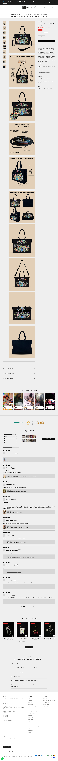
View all (29, 647)
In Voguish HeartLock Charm (49, 639)
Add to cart (46, 41)
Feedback (30, 14)
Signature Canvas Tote (32, 708)
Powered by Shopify (27, 756)
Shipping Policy (46, 704)
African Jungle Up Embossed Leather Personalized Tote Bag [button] (17, 527)
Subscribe (7, 746)
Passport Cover (23, 14)
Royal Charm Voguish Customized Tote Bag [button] (14, 512)
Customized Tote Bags (32, 706)
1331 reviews (46, 32)
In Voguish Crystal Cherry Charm (36, 639)
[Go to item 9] (4, 61)
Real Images (37, 14)
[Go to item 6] (4, 47)
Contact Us (45, 698)
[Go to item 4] (4, 37)
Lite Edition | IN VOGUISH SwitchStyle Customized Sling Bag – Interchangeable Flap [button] (22, 476)
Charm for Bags (14, 14)
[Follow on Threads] (9, 751)
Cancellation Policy (46, 702)
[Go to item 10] (4, 66)
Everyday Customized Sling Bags (28, 12)
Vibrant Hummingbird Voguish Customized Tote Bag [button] (16, 542)
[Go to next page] (36, 606)
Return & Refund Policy (47, 706)
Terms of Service (46, 709)
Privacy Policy (45, 708)
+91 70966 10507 (9, 722)
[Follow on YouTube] (12, 751)
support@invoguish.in (9, 720)
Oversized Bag (38, 16)
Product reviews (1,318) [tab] (7, 446)
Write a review (48, 438)
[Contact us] (2, 758)
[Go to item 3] (4, 33)
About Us (31, 16)
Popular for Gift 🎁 (31, 704)
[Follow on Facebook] (3, 751)
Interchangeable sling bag (12, 12)
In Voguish (40, 21)
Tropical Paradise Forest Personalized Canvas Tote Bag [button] (16, 491)
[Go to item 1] (4, 23)
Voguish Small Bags (42, 12)
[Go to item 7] (4, 52)
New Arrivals (30, 702)
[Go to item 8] (4, 57)
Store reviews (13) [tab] (15, 446)
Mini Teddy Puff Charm (22, 638)
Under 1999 (30, 700)
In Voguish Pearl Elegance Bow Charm (8, 639)
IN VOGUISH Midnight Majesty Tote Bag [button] (14, 572)
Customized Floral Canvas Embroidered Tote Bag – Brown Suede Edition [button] (20, 587)
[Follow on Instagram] (6, 751)
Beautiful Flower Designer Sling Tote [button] (13, 459)
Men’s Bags (50, 12)
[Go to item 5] (4, 42)
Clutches (45, 16)
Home (29, 698)
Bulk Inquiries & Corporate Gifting (19, 16)
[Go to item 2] (4, 28)
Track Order (44, 14)
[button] (53, 401)
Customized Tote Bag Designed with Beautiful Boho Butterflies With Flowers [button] (20, 557)
